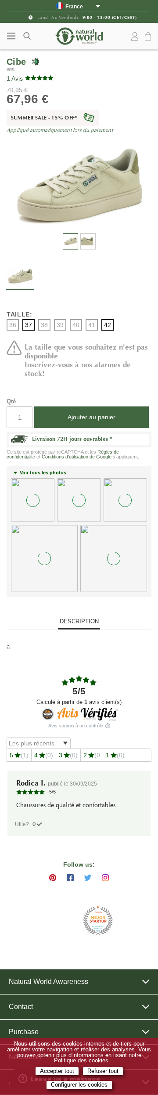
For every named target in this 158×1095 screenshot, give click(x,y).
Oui (34, 824)
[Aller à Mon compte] (135, 36)
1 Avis (15, 78)
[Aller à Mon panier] (149, 37)
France (74, 6)
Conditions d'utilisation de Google (76, 456)
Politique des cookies (81, 1061)
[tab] (79, 622)
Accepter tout (57, 1071)
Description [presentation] (79, 621)
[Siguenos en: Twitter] (87, 877)
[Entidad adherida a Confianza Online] (57, 920)
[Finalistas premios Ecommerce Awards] (97, 921)
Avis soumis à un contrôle (76, 725)
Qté (11, 401)
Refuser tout (102, 1071)
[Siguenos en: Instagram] (105, 877)
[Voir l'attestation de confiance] (79, 713)
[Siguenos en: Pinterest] (52, 877)
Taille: (19, 314)
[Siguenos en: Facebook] (70, 877)
